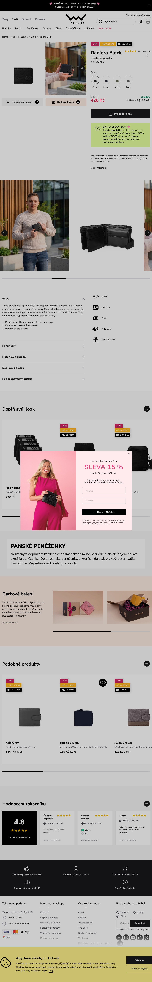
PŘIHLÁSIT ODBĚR (103, 512)
